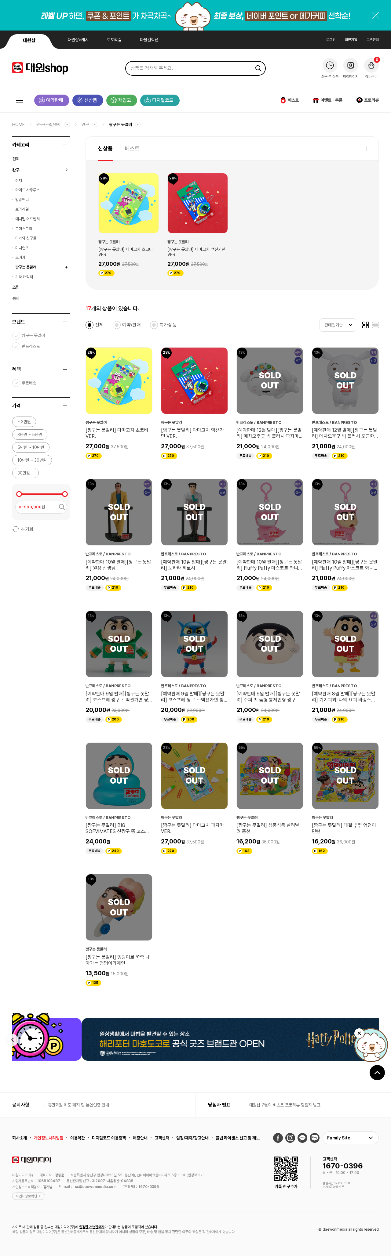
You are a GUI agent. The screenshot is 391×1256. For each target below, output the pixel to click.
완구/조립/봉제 (48, 124)
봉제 (16, 298)
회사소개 (19, 1137)
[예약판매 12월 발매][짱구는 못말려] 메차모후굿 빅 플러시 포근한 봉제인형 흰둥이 (344, 433)
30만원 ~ (25, 473)
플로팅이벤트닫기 (359, 1033)
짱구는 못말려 (120, 124)
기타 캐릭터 (24, 277)
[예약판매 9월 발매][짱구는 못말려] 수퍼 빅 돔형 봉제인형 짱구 (268, 697)
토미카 (20, 257)
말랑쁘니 (22, 199)
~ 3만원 (24, 421)
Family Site (338, 1137)
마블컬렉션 (149, 39)
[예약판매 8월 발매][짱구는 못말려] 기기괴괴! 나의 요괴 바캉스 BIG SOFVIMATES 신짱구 (343, 697)
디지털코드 (163, 100)
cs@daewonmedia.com (95, 1187)
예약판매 (54, 100)
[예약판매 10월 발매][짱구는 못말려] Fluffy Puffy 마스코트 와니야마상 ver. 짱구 (345, 565)
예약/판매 (131, 325)
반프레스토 (31, 346)
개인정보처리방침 (48, 1137)
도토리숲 (114, 39)
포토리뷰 (371, 100)
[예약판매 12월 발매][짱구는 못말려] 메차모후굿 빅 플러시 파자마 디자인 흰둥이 (269, 433)
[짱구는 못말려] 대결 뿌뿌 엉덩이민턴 (344, 828)
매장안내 (140, 1137)
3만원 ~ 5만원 (29, 434)
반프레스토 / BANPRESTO (259, 422)
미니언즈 (22, 248)
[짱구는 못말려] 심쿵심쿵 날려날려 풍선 (267, 828)
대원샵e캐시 (78, 39)
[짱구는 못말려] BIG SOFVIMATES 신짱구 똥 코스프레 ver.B (117, 828)
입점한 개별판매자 (91, 1227)
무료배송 (29, 383)
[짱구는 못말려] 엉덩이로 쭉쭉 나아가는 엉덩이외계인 (118, 960)
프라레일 (22, 209)
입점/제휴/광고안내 (192, 1137)
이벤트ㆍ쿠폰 (331, 100)
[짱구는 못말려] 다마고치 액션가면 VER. (196, 252)
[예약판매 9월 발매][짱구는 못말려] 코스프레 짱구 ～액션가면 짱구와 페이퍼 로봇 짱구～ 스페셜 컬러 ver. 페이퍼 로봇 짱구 (119, 697)
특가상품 (168, 325)
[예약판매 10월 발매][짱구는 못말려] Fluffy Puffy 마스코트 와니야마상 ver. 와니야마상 (269, 565)
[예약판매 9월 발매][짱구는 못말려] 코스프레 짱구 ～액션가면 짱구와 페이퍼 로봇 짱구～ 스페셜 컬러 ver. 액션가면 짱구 (194, 697)
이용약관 (77, 1137)
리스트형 (375, 325)
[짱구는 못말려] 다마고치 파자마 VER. (192, 828)
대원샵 (29, 40)
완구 (85, 124)
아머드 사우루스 (27, 190)
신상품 (90, 100)
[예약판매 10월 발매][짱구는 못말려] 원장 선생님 (118, 565)
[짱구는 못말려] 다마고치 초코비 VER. (125, 252)
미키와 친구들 (25, 238)
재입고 (124, 100)
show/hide (65, 145)
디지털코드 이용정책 (109, 1137)
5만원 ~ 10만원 (30, 447)
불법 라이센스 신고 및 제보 (238, 1137)
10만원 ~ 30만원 (32, 460)
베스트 (293, 100)
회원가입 (351, 40)
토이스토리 (23, 228)
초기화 (27, 529)
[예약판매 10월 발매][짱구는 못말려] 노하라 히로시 (194, 565)
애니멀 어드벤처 (27, 219)
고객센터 (373, 40)
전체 (16, 158)
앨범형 (365, 325)
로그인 (330, 40)
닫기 (376, 15)
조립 (16, 287)
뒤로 (12, 1040)
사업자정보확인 (26, 1196)
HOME (18, 124)
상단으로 (377, 1072)
